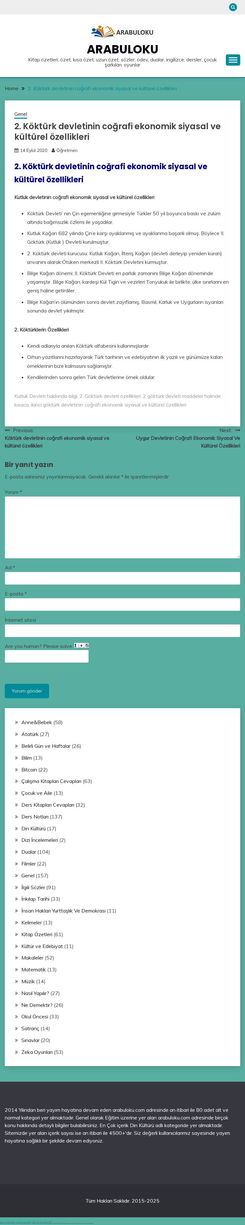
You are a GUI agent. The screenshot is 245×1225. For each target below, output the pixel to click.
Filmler (28, 863)
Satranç (30, 1028)
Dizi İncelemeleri (39, 840)
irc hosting (26, 1222)
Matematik (33, 969)
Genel (20, 114)
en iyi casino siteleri (55, 1222)
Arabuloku (123, 49)
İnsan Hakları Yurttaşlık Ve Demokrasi (63, 910)
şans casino (80, 1222)
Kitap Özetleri (36, 934)
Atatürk (30, 734)
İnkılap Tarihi (35, 899)
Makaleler (32, 957)
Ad (10, 567)
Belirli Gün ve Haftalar (46, 746)
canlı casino (60, 1222)
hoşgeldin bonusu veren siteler (66, 1222)
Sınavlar (30, 1040)
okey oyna (5, 1222)
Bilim (26, 758)
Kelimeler (31, 922)
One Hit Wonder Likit (42, 1222)
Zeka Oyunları (37, 1052)
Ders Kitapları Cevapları (47, 805)
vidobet (83, 1222)
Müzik (28, 981)
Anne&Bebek (36, 722)
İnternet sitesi (20, 620)
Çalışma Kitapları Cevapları (51, 781)
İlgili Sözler (33, 887)
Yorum (13, 492)
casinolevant (73, 1222)
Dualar (28, 852)
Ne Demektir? (37, 1005)
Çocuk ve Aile (36, 793)
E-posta (16, 593)
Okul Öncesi (34, 1016)
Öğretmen (67, 150)
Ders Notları (34, 816)
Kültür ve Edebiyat (42, 946)
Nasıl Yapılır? (35, 993)
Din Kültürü (33, 828)
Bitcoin (29, 769)
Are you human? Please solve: (39, 646)
